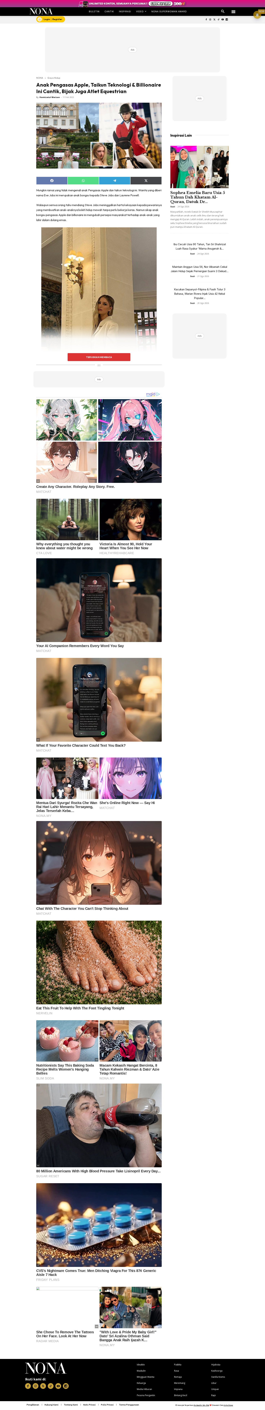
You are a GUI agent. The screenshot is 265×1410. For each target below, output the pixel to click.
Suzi (172, 206)
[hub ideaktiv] (233, 10)
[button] (222, 11)
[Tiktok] (219, 20)
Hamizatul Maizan (49, 97)
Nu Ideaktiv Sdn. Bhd (201, 1405)
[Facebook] (206, 20)
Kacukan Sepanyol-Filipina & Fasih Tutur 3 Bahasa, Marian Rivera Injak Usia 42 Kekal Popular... (199, 294)
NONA (39, 77)
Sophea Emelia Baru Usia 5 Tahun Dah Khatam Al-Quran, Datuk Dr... (197, 197)
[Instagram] (210, 20)
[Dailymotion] (227, 20)
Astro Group (228, 1405)
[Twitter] (214, 20)
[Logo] (41, 11)
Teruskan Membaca (99, 357)
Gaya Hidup (53, 77)
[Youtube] (222, 20)
